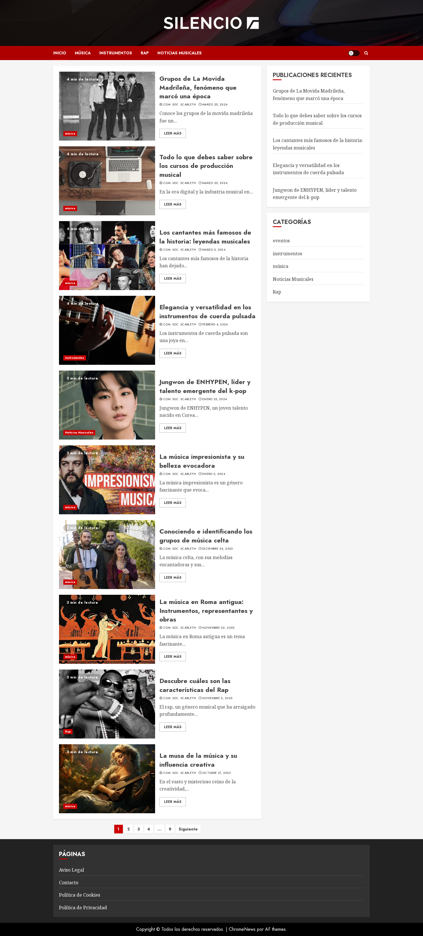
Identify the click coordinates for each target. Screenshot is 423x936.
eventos (281, 240)
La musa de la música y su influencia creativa (198, 760)
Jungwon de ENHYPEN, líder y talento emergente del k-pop (204, 386)
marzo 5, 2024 (213, 250)
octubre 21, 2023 (216, 773)
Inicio (59, 53)
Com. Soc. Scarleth (179, 105)
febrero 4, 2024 (215, 325)
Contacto (68, 882)
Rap (145, 53)
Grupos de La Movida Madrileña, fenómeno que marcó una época (198, 87)
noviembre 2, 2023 (217, 698)
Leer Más (172, 133)
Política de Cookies (79, 895)
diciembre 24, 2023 (217, 549)
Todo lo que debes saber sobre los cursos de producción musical (206, 165)
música (83, 53)
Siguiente (188, 829)
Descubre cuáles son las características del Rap (194, 685)
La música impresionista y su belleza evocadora (201, 461)
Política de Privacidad (83, 907)
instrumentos (115, 53)
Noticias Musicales (179, 53)
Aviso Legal (71, 870)
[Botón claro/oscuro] (354, 53)
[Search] (366, 53)
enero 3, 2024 (213, 474)
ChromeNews (242, 929)
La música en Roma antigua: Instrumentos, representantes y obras (206, 610)
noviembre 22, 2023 (218, 628)
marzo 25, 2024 (214, 105)
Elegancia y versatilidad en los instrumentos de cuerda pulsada (207, 311)
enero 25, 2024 (214, 399)
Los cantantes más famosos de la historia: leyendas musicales (205, 237)
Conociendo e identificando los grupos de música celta (205, 536)
